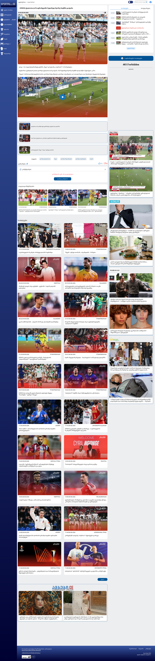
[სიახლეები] (63, 588)
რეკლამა (141, 648)
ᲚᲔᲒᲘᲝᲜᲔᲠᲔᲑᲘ (101, 249)
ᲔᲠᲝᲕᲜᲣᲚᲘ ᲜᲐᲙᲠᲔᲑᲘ (53, 249)
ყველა (102, 579)
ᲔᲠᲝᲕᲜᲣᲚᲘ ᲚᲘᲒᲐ (100, 568)
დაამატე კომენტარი (62, 178)
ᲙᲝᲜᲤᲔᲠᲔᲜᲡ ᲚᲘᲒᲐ (100, 532)
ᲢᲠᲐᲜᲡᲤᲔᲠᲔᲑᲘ (101, 496)
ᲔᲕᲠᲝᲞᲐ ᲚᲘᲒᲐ (55, 461)
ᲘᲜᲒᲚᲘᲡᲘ (57, 283)
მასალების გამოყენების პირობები (31, 650)
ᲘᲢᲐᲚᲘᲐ (103, 461)
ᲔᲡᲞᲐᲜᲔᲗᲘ (103, 283)
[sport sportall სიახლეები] (151, 2)
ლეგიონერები (31, 2)
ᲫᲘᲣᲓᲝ (57, 425)
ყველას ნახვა (130, 48)
